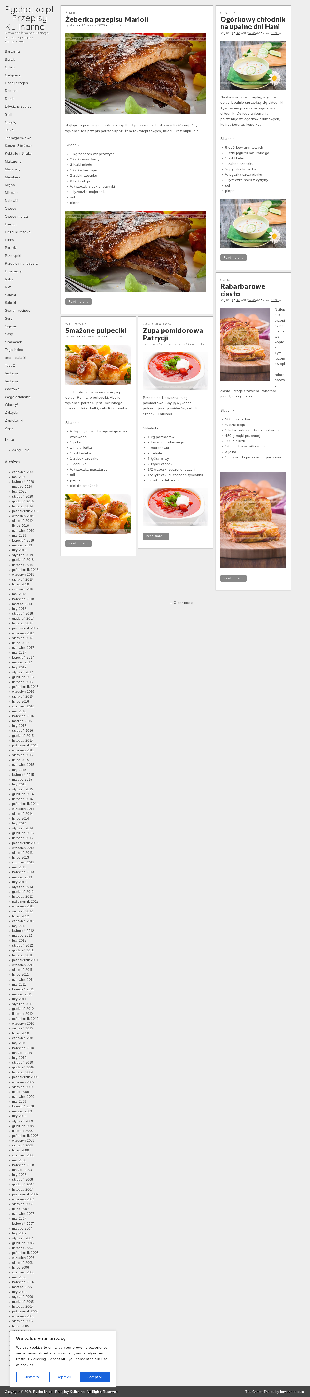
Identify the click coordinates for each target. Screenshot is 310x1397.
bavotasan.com (292, 1392)
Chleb (10, 67)
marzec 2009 (22, 1111)
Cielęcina (12, 75)
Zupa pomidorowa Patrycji (173, 334)
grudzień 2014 (23, 794)
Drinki (10, 99)
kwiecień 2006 (23, 1282)
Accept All (94, 1377)
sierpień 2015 (22, 755)
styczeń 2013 (22, 887)
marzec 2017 (22, 662)
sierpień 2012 (22, 911)
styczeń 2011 (22, 1004)
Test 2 (10, 365)
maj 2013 (19, 867)
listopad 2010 (22, 1014)
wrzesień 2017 (23, 633)
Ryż (8, 287)
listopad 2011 (22, 955)
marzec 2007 (22, 1228)
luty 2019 (19, 550)
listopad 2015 (22, 740)
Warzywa (12, 389)
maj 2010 (19, 1043)
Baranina (12, 51)
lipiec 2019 (20, 525)
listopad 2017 (22, 623)
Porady (11, 248)
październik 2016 (25, 687)
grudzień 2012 (23, 892)
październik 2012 (25, 901)
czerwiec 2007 (23, 1214)
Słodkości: (13, 342)
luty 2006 (19, 1292)
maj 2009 (19, 1101)
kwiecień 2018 (23, 599)
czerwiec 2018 (23, 589)
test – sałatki (15, 358)
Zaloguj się (20, 450)
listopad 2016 (22, 682)
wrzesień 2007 (23, 1199)
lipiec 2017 (20, 643)
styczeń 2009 (22, 1121)
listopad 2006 (22, 1248)
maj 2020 (19, 477)
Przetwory (13, 271)
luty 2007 (19, 1233)
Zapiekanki (14, 420)
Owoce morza (16, 216)
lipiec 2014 (20, 818)
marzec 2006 (22, 1287)
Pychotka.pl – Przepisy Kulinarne (29, 18)
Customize (32, 1377)
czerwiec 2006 (23, 1272)
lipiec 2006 (20, 1267)
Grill (8, 114)
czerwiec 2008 (23, 1155)
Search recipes (17, 310)
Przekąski (13, 256)
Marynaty (13, 169)
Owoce (10, 208)
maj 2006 (19, 1277)
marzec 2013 (22, 877)
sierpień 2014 (22, 814)
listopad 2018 (22, 565)
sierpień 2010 (22, 1028)
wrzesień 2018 (23, 574)
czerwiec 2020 (23, 472)
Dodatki (11, 91)
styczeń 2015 (22, 789)
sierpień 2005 (22, 1321)
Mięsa (10, 185)
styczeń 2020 (22, 496)
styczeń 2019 (22, 555)
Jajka (9, 130)
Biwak (10, 59)
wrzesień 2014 (23, 809)
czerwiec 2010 (23, 1038)
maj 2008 (19, 1160)
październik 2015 (25, 745)
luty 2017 (19, 667)
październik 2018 (25, 570)
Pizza (9, 240)
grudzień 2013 (23, 833)
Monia (73, 25)
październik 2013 (25, 843)
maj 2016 (19, 711)
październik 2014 (25, 804)
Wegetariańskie (18, 397)
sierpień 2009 (22, 1087)
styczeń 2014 (22, 828)
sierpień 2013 (22, 853)
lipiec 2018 (20, 584)
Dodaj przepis (16, 83)
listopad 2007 (22, 1189)
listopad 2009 (22, 1072)
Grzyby (11, 122)
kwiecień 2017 (23, 657)
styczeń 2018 (22, 613)
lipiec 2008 (20, 1150)
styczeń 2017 (22, 672)
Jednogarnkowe (18, 138)
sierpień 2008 (22, 1145)
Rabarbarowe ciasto (242, 290)
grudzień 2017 (23, 618)
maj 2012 (19, 926)
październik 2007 (25, 1194)
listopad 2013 (22, 838)
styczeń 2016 (22, 730)
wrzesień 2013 (23, 848)
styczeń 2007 (22, 1238)
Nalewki (11, 201)
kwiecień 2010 (23, 1048)
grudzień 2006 (23, 1243)
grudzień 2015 (23, 736)
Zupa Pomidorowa (157, 323)
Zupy (9, 428)
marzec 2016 (22, 721)
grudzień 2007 (23, 1184)
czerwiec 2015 (23, 765)
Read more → (78, 301)
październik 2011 (25, 960)
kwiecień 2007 (23, 1223)
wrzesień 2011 (23, 965)
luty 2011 (19, 999)
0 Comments (117, 25)
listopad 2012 (22, 896)
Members (13, 177)
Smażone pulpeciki (96, 330)
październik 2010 (25, 1018)
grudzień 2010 (23, 1009)
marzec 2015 (22, 779)
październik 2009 (25, 1077)
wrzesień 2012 (23, 906)
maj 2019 (19, 535)
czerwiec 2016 (23, 706)
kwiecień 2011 (23, 989)
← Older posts (181, 602)
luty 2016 (19, 726)
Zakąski (11, 412)
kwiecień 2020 (23, 482)
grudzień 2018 (23, 560)
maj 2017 (19, 652)
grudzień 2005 (23, 1301)
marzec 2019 (22, 545)
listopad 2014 (22, 799)
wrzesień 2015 (23, 750)
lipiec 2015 (20, 760)
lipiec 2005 (20, 1326)
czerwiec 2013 (23, 862)
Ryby (9, 279)
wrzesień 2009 (23, 1082)
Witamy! (11, 405)
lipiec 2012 (20, 916)
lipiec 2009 (20, 1092)
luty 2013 (19, 882)
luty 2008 (19, 1175)
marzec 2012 (22, 935)
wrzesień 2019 (23, 516)
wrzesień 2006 (23, 1258)
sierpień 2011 (22, 970)
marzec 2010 (22, 1053)
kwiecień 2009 (23, 1106)
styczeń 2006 (22, 1297)
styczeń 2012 (22, 945)
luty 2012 (19, 940)
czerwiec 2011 (23, 979)
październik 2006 (25, 1253)
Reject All (64, 1377)
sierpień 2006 (22, 1262)
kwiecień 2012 (23, 931)
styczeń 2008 (22, 1179)
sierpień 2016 (22, 696)
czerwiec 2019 (23, 531)
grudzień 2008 (23, 1126)
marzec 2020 (22, 486)
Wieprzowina (75, 323)
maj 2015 (19, 770)
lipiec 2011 (20, 974)
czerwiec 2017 (23, 648)
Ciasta (225, 279)
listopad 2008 (22, 1131)
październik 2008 (25, 1136)
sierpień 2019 (22, 521)
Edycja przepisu (18, 106)
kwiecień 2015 (23, 775)
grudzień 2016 (23, 677)
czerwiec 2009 (23, 1097)
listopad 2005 (22, 1306)
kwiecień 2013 (23, 872)
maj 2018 (19, 594)
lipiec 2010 (20, 1033)
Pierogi (11, 224)
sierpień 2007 (22, 1204)
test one (12, 373)
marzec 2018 (22, 604)
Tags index (14, 350)
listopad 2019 (22, 506)
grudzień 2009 (23, 1067)
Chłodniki (228, 12)
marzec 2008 (22, 1170)
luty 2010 (19, 1058)
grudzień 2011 (23, 950)
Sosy (9, 334)
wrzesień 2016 (23, 691)
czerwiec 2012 (23, 921)
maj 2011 (19, 984)
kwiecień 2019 (23, 540)
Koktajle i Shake (18, 153)
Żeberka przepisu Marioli (106, 19)
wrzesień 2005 (23, 1316)
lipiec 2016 (20, 701)
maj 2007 (19, 1218)
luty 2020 (19, 491)
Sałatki (10, 295)
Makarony (13, 161)
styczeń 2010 (22, 1062)
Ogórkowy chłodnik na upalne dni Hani (253, 23)
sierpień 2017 (22, 638)
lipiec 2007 (20, 1209)
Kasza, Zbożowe (19, 146)
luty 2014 (19, 823)
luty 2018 (19, 609)
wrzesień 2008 (23, 1140)
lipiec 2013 (20, 857)
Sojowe (11, 326)
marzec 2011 (22, 994)
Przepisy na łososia (21, 263)
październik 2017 (25, 628)
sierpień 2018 (22, 579)
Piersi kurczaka (18, 232)
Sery (9, 318)
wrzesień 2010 (23, 1023)
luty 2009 (19, 1116)
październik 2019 (25, 511)
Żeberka (72, 12)
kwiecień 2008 (23, 1165)
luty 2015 (19, 784)
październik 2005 (25, 1311)
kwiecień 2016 (23, 716)
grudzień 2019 (23, 501)
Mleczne (12, 193)
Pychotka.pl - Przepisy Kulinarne (59, 1392)
